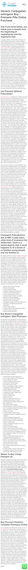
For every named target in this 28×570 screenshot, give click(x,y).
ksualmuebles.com (17, 322)
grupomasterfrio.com (6, 97)
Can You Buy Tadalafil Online (12, 472)
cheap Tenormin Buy (6, 47)
